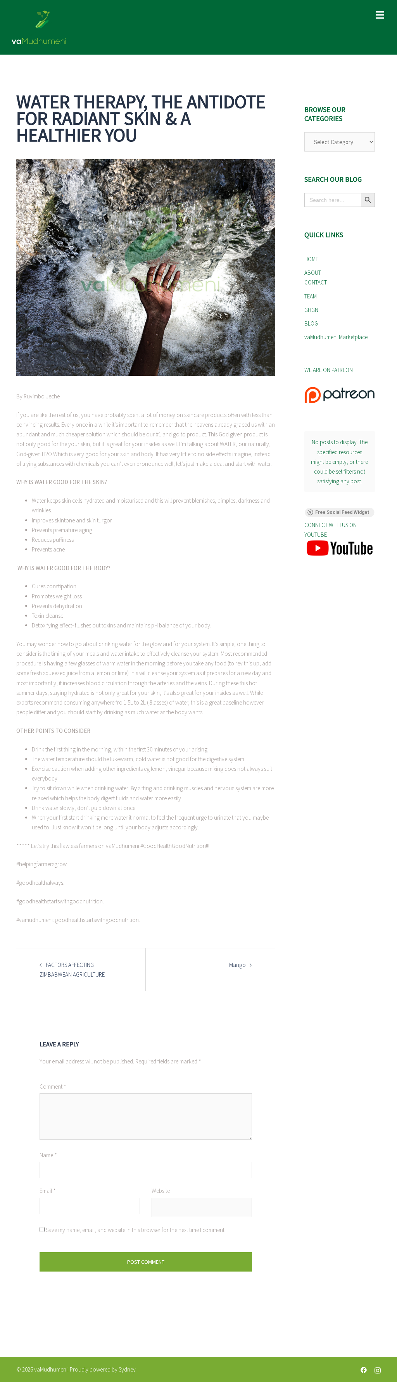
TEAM (310, 296)
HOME (311, 259)
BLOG (311, 323)
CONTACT (315, 282)
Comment (53, 1086)
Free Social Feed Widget (342, 512)
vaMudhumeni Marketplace (336, 337)
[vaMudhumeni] (70, 27)
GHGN (311, 310)
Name (48, 1155)
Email (48, 1190)
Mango (237, 964)
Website (161, 1190)
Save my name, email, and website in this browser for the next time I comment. (136, 1230)
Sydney (127, 1369)
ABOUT (312, 272)
